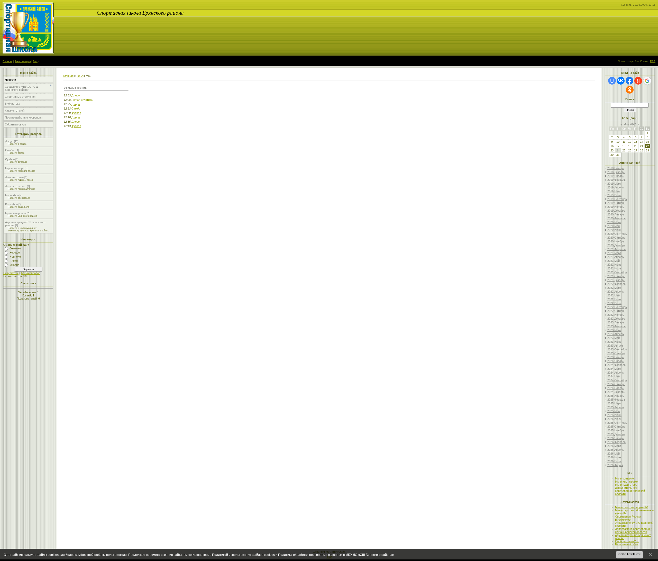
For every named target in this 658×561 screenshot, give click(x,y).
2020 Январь (615, 214)
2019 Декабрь (616, 210)
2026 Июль (614, 461)
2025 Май (613, 411)
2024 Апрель (615, 372)
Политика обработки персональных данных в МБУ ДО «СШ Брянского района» (336, 554)
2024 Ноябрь (615, 388)
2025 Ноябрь (615, 430)
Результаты (11, 273)
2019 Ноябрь (615, 206)
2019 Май (613, 191)
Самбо (9, 150)
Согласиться (629, 554)
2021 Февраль (616, 249)
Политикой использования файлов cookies (243, 554)
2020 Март (614, 222)
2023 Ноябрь (615, 357)
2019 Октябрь (616, 202)
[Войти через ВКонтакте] (621, 81)
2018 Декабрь (616, 172)
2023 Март (614, 330)
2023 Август (615, 345)
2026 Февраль (616, 442)
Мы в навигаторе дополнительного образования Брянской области (630, 489)
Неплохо (15, 256)
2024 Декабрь (616, 391)
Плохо (14, 260)
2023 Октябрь (616, 353)
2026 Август (615, 465)
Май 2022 (630, 124)
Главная (7, 61)
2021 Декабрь (616, 280)
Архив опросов (30, 273)
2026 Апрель (615, 449)
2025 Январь (615, 395)
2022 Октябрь (616, 310)
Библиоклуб (622, 519)
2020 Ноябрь (615, 241)
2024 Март (614, 368)
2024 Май (613, 376)
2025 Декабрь (616, 434)
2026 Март (614, 445)
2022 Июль (614, 303)
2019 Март (614, 183)
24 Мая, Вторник (75, 87)
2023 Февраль (616, 326)
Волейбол (11, 204)
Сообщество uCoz (627, 541)
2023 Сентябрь (617, 349)
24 (617, 150)
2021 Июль (614, 268)
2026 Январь (615, 438)
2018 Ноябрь (615, 168)
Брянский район (15, 213)
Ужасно (14, 264)
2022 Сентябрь (617, 307)
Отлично (15, 248)
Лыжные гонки (14, 177)
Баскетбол (12, 195)
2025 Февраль (616, 399)
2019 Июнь (614, 195)
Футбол (10, 159)
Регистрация (23, 61)
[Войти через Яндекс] (638, 81)
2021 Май (613, 260)
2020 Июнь (614, 229)
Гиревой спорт (14, 168)
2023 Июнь (614, 341)
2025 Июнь (614, 415)
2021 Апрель (615, 256)
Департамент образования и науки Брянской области (633, 530)
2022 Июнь (614, 299)
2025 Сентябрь (617, 422)
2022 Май (613, 295)
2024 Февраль (616, 364)
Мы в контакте (624, 478)
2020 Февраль (616, 218)
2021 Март (614, 253)
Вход (36, 61)
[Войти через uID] (612, 81)
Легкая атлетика (15, 186)
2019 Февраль (616, 179)
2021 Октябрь (616, 276)
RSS (652, 61)
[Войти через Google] (647, 81)
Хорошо (15, 252)
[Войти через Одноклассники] (630, 90)
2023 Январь (615, 322)
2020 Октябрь (616, 237)
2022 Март (614, 287)
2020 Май (613, 226)
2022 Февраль (616, 283)
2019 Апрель (615, 187)
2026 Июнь (614, 457)
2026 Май (613, 453)
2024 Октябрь (616, 384)
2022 (80, 75)
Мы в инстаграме (626, 481)
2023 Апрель (615, 334)
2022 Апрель (615, 291)
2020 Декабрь (616, 245)
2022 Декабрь (616, 318)
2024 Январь (615, 361)
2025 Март (614, 403)
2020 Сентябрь (617, 233)
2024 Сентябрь (617, 380)
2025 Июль (614, 418)
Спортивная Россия (628, 516)
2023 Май (613, 337)
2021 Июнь (614, 264)
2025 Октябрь (616, 426)
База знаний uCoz (626, 544)
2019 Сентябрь (617, 199)
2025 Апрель (615, 407)
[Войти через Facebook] (629, 81)
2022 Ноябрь (615, 314)
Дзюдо (9, 141)
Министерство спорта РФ (631, 507)
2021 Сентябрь (617, 272)
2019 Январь (615, 175)
